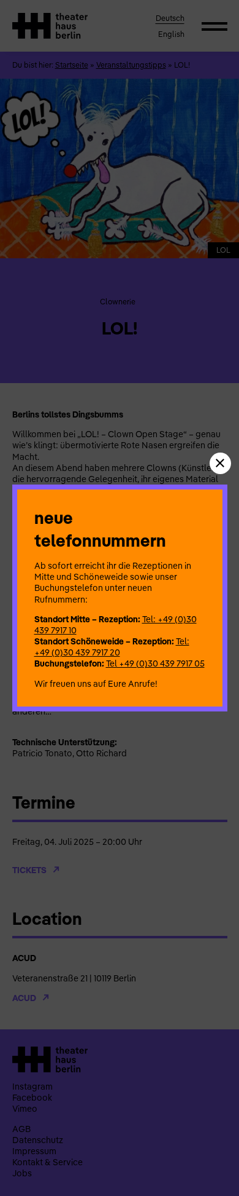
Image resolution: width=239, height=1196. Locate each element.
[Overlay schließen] (220, 463)
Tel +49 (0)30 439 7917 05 (155, 663)
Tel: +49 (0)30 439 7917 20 (111, 647)
